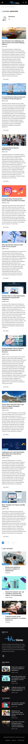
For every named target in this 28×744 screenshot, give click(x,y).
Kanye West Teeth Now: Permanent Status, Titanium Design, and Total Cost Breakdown (17, 724)
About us (14, 740)
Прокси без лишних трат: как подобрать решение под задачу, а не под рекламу (14, 593)
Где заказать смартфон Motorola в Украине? (18, 703)
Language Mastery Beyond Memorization (10, 148)
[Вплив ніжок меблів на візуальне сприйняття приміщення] (14, 558)
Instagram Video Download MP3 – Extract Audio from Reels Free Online (13, 199)
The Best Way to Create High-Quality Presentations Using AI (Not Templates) (13, 297)
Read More (6, 79)
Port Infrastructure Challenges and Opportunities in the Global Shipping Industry (13, 42)
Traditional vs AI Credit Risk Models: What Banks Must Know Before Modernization (13, 453)
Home (3, 6)
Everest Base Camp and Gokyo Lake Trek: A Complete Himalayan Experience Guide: (13, 406)
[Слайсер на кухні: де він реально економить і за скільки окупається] (14, 607)
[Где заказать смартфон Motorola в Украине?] (6, 705)
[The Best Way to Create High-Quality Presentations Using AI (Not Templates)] (14, 288)
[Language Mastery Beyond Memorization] (14, 140)
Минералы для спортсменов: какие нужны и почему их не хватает (17, 713)
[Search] (26, 2)
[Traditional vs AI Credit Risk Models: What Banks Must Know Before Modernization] (14, 444)
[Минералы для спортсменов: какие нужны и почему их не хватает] (6, 713)
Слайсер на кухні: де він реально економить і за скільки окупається (15, 618)
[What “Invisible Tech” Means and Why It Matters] (14, 497)
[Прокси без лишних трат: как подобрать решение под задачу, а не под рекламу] (14, 583)
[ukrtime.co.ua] (13, 2)
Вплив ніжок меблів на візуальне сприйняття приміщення (12, 568)
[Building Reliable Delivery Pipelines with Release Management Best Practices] (14, 340)
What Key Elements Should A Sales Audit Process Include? (12, 245)
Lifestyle (4, 345)
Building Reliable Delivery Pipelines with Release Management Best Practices (13, 350)
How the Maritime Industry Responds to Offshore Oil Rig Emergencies (13, 98)
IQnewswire (11, 16)
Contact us (7, 740)
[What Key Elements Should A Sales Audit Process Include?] (14, 237)
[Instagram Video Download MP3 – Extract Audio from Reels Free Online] (14, 191)
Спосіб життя (5, 564)
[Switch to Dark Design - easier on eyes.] (23, 2)
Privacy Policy (21, 740)
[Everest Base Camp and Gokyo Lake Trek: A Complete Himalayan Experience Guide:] (14, 396)
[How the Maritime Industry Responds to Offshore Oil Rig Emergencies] (14, 89)
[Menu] (2, 2)
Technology (5, 449)
